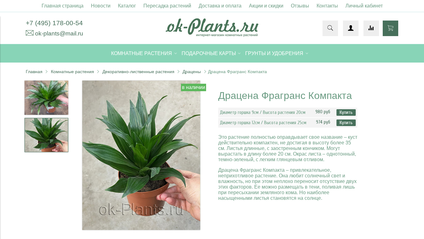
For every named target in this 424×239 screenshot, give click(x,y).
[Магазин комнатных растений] (212, 35)
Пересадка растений (167, 5)
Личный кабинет (364, 5)
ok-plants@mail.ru (59, 33)
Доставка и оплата (220, 5)
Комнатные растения (72, 71)
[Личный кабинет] (351, 28)
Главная (34, 71)
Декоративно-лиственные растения (138, 71)
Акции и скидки (266, 5)
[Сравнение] (371, 28)
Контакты (327, 5)
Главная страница (62, 5)
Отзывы (300, 5)
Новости (101, 5)
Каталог (127, 5)
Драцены (192, 71)
